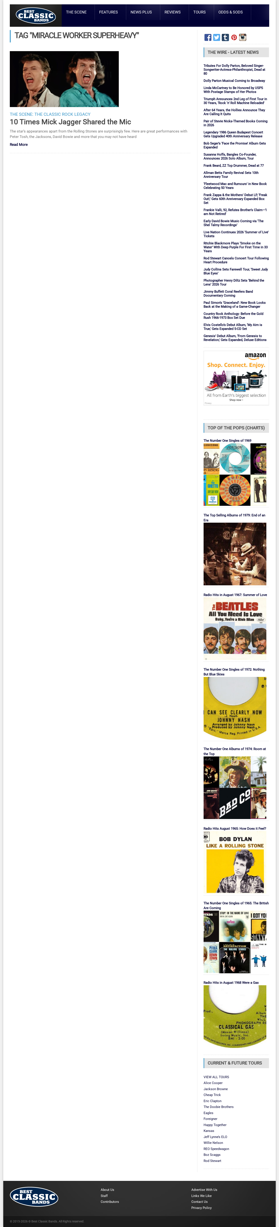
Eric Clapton (212, 1101)
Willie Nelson (213, 1143)
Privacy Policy (201, 1208)
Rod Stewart (212, 1161)
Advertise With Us (204, 1190)
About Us (107, 1190)
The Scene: (21, 114)
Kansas (209, 1131)
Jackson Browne (216, 1089)
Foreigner (210, 1119)
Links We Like (201, 1196)
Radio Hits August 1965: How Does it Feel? (235, 829)
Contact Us (199, 1202)
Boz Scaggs (212, 1155)
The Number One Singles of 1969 (227, 441)
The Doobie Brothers (219, 1107)
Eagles (208, 1113)
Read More (19, 145)
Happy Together (215, 1125)
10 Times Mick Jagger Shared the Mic (70, 121)
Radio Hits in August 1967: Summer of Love (235, 595)
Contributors (110, 1202)
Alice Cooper (213, 1083)
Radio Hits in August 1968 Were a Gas (231, 983)
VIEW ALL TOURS (216, 1077)
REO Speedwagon (216, 1149)
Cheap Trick (212, 1095)
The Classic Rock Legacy (62, 114)
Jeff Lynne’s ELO (215, 1137)
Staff (104, 1196)
